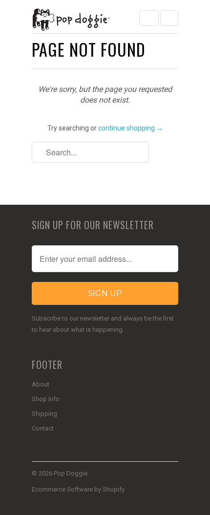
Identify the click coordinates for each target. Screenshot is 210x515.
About (40, 384)
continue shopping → (130, 128)
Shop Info (46, 399)
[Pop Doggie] (71, 20)
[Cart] (169, 18)
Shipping (44, 413)
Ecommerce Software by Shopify (78, 489)
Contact (43, 428)
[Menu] (149, 18)
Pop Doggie (70, 473)
